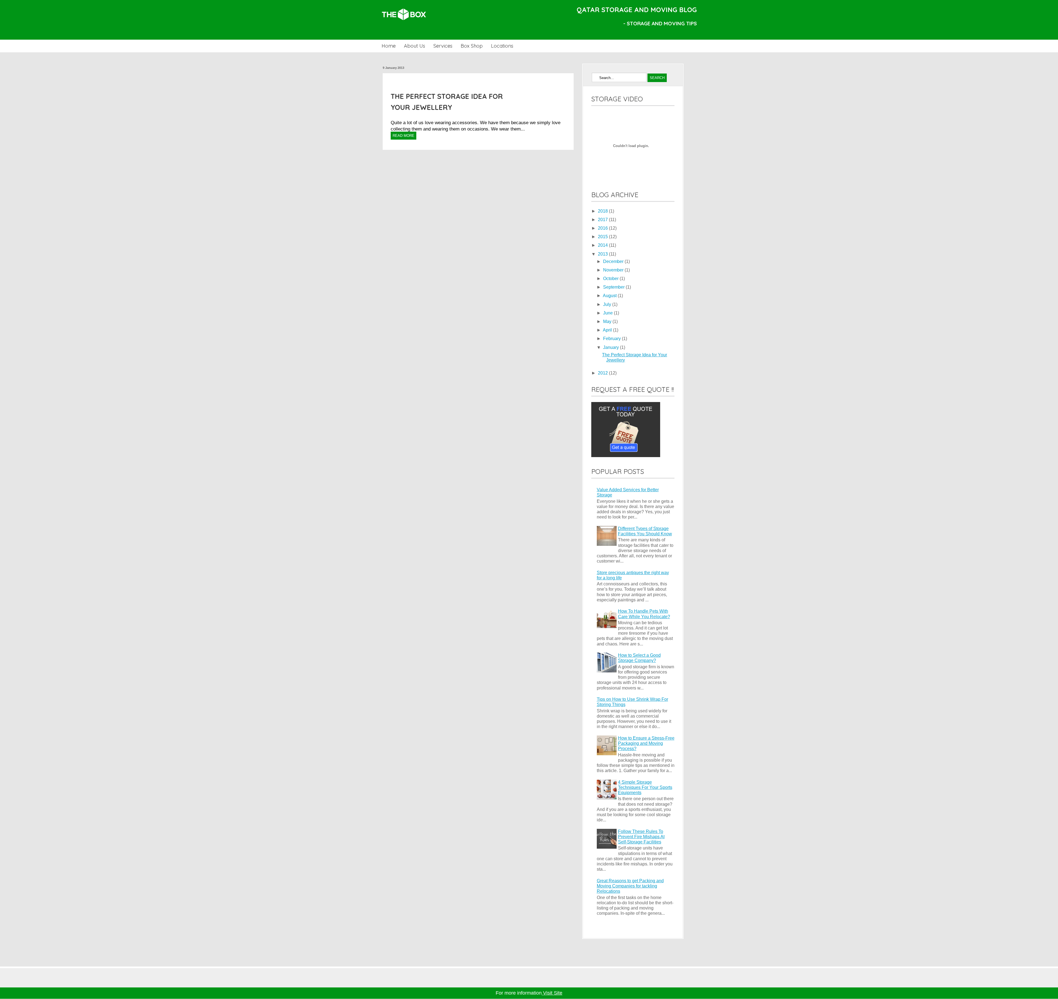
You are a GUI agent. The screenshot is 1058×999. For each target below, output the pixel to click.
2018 (603, 211)
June (608, 313)
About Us (414, 46)
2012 (603, 373)
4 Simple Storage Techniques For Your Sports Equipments (645, 787)
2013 (603, 254)
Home (389, 46)
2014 (603, 245)
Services (442, 46)
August (610, 295)
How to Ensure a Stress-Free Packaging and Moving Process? (646, 743)
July (607, 304)
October (611, 278)
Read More (403, 136)
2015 (603, 236)
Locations (502, 46)
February (612, 338)
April (608, 330)
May (607, 321)
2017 (603, 219)
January (611, 347)
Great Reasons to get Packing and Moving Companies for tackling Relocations (630, 886)
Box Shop (472, 46)
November (614, 270)
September (614, 287)
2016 (603, 228)
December (614, 261)
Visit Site (552, 993)
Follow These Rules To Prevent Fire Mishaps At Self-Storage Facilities (641, 836)
